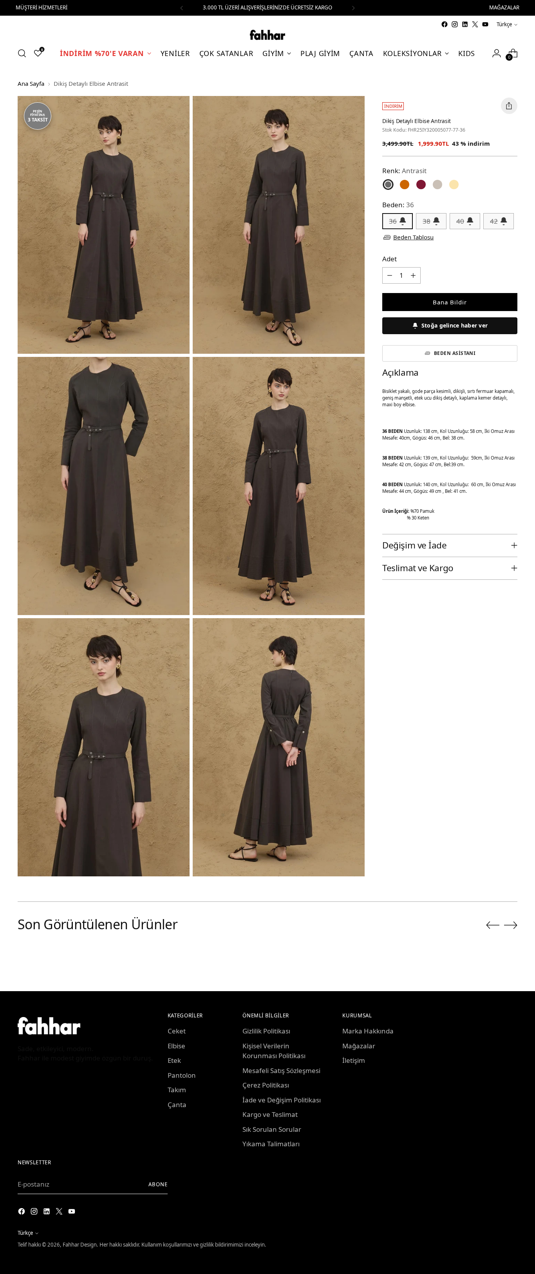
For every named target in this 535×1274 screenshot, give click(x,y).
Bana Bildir (450, 302)
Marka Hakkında (368, 1030)
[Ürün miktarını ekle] (413, 275)
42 (494, 221)
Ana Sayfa (31, 83)
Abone (158, 1184)
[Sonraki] (353, 8)
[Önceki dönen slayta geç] (492, 925)
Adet (389, 258)
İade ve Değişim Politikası (281, 1099)
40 (460, 221)
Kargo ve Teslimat (270, 1114)
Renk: (404, 170)
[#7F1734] (421, 184)
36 (393, 221)
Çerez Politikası (265, 1084)
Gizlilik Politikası (266, 1030)
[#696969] (388, 184)
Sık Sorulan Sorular (271, 1129)
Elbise (176, 1045)
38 (426, 221)
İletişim (353, 1060)
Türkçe (504, 24)
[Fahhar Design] (267, 35)
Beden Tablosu (413, 237)
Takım (177, 1089)
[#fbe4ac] (454, 184)
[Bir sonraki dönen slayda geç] (510, 925)
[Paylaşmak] (509, 106)
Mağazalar (358, 1045)
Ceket (177, 1030)
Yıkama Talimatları (271, 1143)
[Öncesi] (181, 8)
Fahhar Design (80, 1244)
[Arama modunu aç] (22, 53)
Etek (174, 1060)
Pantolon (182, 1075)
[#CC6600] (404, 184)
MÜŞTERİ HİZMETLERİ (41, 7)
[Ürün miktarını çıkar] (390, 275)
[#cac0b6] (437, 184)
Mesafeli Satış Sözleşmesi (281, 1070)
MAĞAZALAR (504, 7)
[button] (449, 325)
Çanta (177, 1104)
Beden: (398, 204)
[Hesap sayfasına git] (496, 53)
